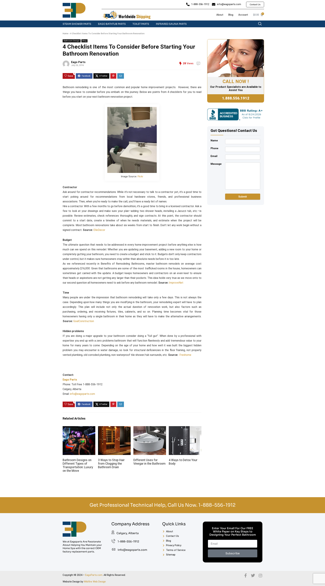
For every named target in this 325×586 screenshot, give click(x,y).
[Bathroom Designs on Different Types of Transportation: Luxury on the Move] (79, 428)
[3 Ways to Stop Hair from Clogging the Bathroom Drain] (114, 428)
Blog (84, 41)
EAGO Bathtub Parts (112, 23)
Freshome (185, 354)
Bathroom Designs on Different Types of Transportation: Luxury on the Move (78, 465)
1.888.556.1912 (235, 98)
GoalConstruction (83, 321)
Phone (214, 148)
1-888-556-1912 (216, 505)
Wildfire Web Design (95, 581)
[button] (261, 24)
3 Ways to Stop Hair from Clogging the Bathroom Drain (111, 463)
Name (214, 140)
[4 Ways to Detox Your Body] (185, 428)
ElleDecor (99, 230)
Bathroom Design (72, 41)
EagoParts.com (93, 575)
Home (65, 33)
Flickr (140, 176)
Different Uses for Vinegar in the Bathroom (149, 461)
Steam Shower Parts (77, 23)
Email (214, 156)
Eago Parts (78, 62)
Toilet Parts (141, 23)
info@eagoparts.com (82, 393)
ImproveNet (176, 282)
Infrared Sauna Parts (171, 23)
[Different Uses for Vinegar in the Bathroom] (149, 428)
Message (216, 163)
